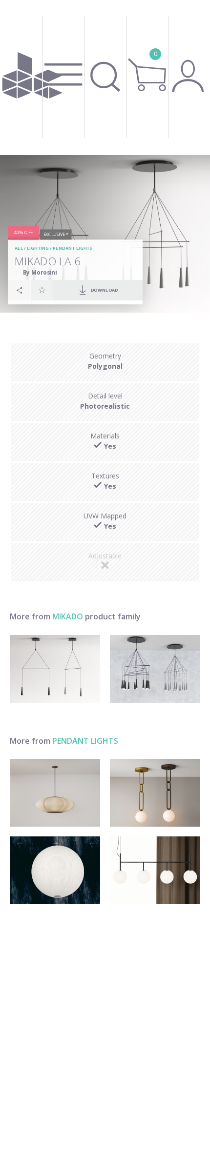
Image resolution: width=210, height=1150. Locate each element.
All (19, 248)
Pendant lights (72, 248)
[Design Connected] (32, 77)
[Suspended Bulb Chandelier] (155, 870)
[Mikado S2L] (55, 669)
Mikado (67, 616)
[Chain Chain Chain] (155, 793)
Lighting (38, 248)
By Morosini (40, 272)
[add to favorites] (42, 289)
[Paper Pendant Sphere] (55, 870)
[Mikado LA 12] (155, 669)
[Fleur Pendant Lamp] (55, 793)
